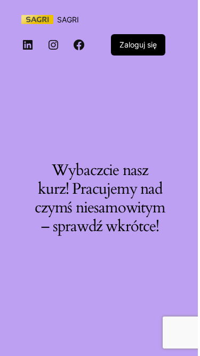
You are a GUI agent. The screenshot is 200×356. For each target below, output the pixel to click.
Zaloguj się (138, 44)
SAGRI (68, 19)
